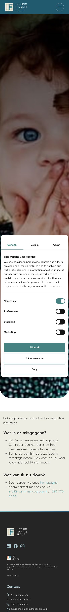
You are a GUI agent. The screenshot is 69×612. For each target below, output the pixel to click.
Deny (34, 369)
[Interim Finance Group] (16, 7)
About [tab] (56, 244)
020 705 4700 (19, 604)
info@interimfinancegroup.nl (28, 491)
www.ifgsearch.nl (13, 575)
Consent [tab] (12, 244)
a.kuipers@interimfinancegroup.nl (29, 609)
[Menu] (60, 7)
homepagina (48, 482)
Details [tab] (34, 244)
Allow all (34, 347)
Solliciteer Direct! (55, 598)
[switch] (60, 311)
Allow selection (35, 358)
